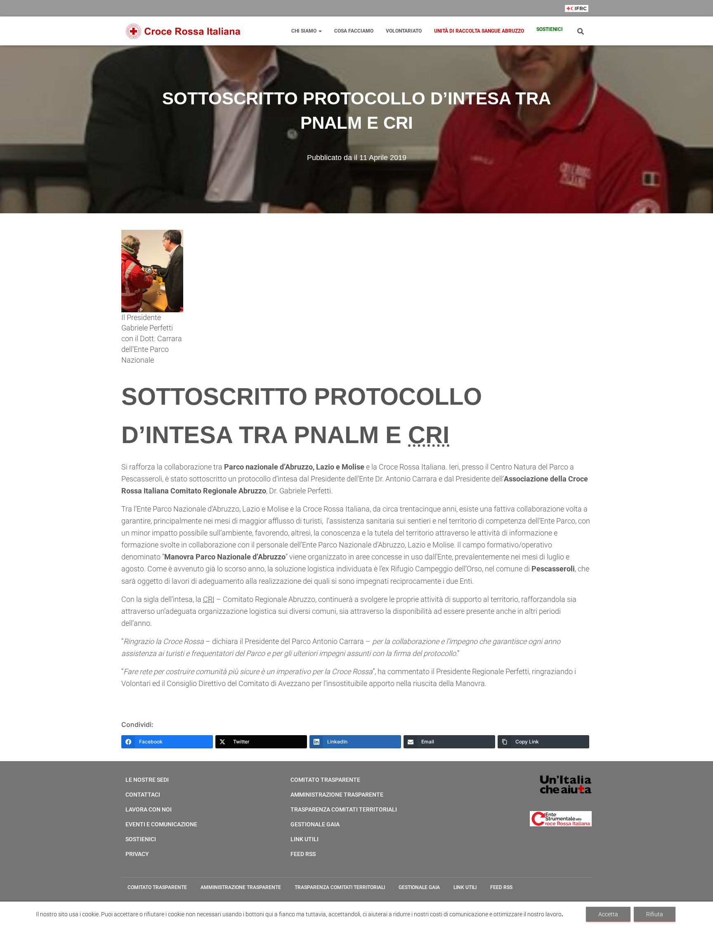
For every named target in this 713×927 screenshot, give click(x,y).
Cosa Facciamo (353, 31)
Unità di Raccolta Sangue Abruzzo (479, 31)
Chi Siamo (304, 31)
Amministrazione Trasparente (336, 794)
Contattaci (142, 794)
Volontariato (404, 31)
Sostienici (549, 29)
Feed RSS (303, 854)
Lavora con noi (148, 809)
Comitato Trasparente (325, 779)
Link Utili (304, 839)
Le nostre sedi (147, 779)
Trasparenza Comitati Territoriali (343, 809)
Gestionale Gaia (315, 824)
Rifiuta (654, 914)
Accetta (608, 914)
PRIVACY (137, 854)
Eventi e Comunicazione (161, 824)
